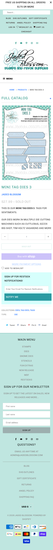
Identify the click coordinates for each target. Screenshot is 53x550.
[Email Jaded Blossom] (37, 43)
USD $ (25, 506)
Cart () (39, 27)
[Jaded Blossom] (26, 60)
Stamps (26, 346)
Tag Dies (25, 310)
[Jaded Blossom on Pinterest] (26, 43)
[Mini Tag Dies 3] (26, 142)
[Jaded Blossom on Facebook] (16, 43)
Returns (10, 23)
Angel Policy (24, 23)
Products (22, 90)
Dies (17, 310)
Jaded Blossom (11, 194)
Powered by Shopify (34, 517)
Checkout (26, 32)
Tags (32, 310)
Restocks (26, 379)
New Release (26, 370)
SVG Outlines (20, 18)
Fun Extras (26, 365)
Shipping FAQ (40, 23)
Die (16, 314)
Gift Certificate (38, 18)
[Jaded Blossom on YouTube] (21, 43)
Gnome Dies (26, 356)
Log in (12, 27)
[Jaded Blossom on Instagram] (32, 43)
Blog (8, 18)
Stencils (26, 360)
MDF (26, 375)
